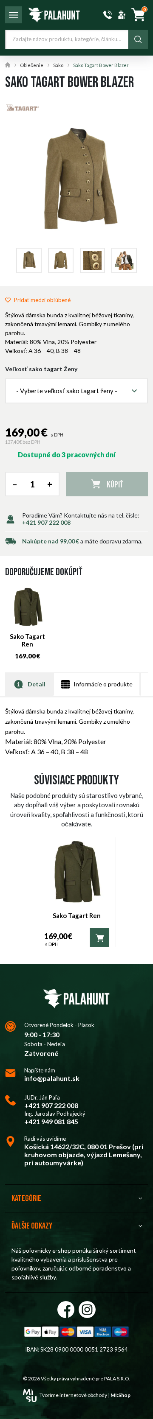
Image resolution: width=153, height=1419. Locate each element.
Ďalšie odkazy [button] (31, 1226)
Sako (58, 65)
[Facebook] (65, 1309)
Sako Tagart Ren (27, 640)
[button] (76, 390)
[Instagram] (87, 1309)
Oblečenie (31, 65)
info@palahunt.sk (51, 1078)
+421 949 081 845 (51, 1121)
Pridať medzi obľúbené (42, 300)
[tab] (29, 684)
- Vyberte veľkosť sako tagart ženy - (66, 391)
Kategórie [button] (26, 1198)
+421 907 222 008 (46, 522)
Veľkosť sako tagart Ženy (41, 369)
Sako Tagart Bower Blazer (101, 65)
